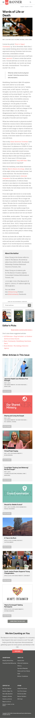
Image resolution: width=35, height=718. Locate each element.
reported (9, 58)
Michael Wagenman (9, 508)
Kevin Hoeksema (8, 455)
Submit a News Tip (7, 691)
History (19, 665)
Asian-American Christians (19, 141)
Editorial (22, 39)
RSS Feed (20, 699)
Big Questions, (13, 473)
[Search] (30, 2)
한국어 (30, 6)
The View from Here (21, 384)
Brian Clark (7, 386)
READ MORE (7, 391)
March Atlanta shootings (16, 169)
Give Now (17, 651)
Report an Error (7, 701)
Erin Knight (27, 575)
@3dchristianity (13, 294)
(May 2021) (11, 39)
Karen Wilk (7, 475)
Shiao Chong (28, 39)
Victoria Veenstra (9, 611)
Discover (19, 540)
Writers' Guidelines (23, 676)
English (22, 6)
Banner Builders (22, 696)
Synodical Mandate (23, 668)
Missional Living (21, 473)
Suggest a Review (7, 696)
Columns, (17, 39)
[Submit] (29, 305)
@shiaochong (12, 292)
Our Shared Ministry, (9, 384)
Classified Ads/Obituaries (9, 663)
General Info (21, 660)
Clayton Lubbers (8, 542)
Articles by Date (22, 693)
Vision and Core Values (24, 671)
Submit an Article (7, 699)
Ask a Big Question (8, 693)
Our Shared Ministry (16, 453)
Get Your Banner (7, 688)
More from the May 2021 (17, 621)
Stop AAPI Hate (22, 160)
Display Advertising (8, 660)
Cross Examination (21, 507)
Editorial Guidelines (23, 663)
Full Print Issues (22, 691)
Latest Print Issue (22, 688)
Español (27, 6)
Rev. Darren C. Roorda (10, 421)
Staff (19, 673)
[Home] (15, 2)
